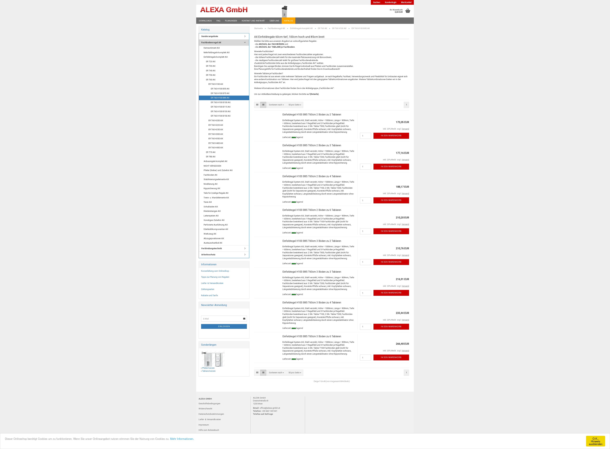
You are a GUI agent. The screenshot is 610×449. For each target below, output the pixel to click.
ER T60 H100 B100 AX (220, 102)
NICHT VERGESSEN (212, 166)
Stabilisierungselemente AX (216, 179)
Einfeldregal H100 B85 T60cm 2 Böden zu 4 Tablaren (311, 176)
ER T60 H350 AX (215, 138)
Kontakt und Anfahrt (253, 21)
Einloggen (224, 326)
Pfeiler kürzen (208, 368)
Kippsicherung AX (212, 188)
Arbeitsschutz (208, 254)
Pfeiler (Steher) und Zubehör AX (218, 170)
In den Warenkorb (391, 135)
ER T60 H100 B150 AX (220, 116)
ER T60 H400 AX (215, 143)
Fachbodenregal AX (211, 42)
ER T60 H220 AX (215, 125)
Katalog (288, 21)
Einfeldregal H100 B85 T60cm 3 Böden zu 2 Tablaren (311, 240)
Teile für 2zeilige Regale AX (216, 193)
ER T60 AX (210, 79)
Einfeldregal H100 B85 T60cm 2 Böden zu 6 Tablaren (311, 209)
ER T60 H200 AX (215, 120)
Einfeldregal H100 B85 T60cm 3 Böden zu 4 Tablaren (311, 302)
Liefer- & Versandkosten (212, 283)
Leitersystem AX (211, 215)
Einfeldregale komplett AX (216, 57)
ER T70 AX (210, 152)
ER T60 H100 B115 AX (220, 107)
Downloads (205, 21)
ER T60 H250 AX (215, 129)
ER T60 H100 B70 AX (220, 93)
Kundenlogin (390, 2)
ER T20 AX (210, 61)
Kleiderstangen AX (212, 211)
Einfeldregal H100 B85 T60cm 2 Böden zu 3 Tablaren (311, 145)
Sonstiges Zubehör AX (214, 220)
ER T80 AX (210, 156)
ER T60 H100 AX (215, 84)
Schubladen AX (211, 206)
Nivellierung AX (210, 184)
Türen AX (208, 202)
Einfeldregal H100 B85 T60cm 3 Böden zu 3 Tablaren (311, 271)
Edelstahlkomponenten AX (216, 229)
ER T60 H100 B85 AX (220, 98)
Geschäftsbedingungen (209, 403)
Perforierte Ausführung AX (216, 225)
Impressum (204, 425)
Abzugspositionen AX (214, 238)
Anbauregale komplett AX (215, 161)
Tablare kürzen (209, 371)
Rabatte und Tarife (209, 295)
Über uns (274, 21)
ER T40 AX (210, 70)
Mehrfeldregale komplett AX (217, 52)
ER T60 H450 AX (215, 147)
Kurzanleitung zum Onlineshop (215, 271)
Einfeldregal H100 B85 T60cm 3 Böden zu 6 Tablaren (311, 336)
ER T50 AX (210, 75)
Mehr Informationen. (182, 439)
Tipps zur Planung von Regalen (215, 277)
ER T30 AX (210, 66)
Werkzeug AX (210, 234)
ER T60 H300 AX (215, 134)
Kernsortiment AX (212, 48)
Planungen (231, 21)
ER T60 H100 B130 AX (220, 111)
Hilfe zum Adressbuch (209, 430)
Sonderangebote (209, 36)
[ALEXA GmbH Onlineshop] (232, 11)
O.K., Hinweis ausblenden (595, 441)
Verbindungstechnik (211, 248)
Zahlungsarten (207, 289)
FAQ (218, 21)
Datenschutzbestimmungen (211, 414)
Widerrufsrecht (205, 408)
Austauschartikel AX (213, 243)
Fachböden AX (210, 175)
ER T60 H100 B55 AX (220, 88)
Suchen (376, 2)
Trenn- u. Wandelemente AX (216, 197)
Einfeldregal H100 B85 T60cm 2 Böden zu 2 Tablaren (311, 114)
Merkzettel (406, 2)
